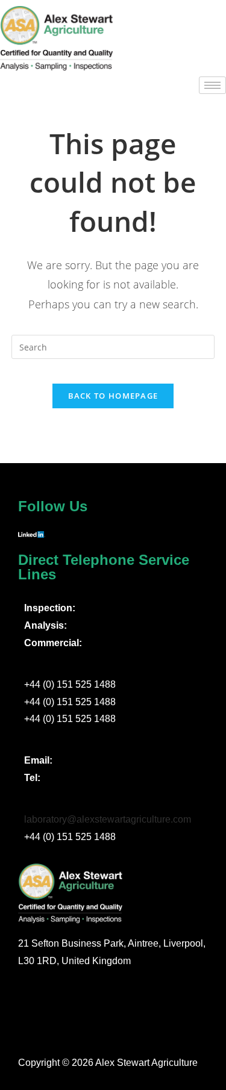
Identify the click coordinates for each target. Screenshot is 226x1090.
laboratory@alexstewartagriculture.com (107, 819)
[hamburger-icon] (212, 85)
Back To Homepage (113, 395)
